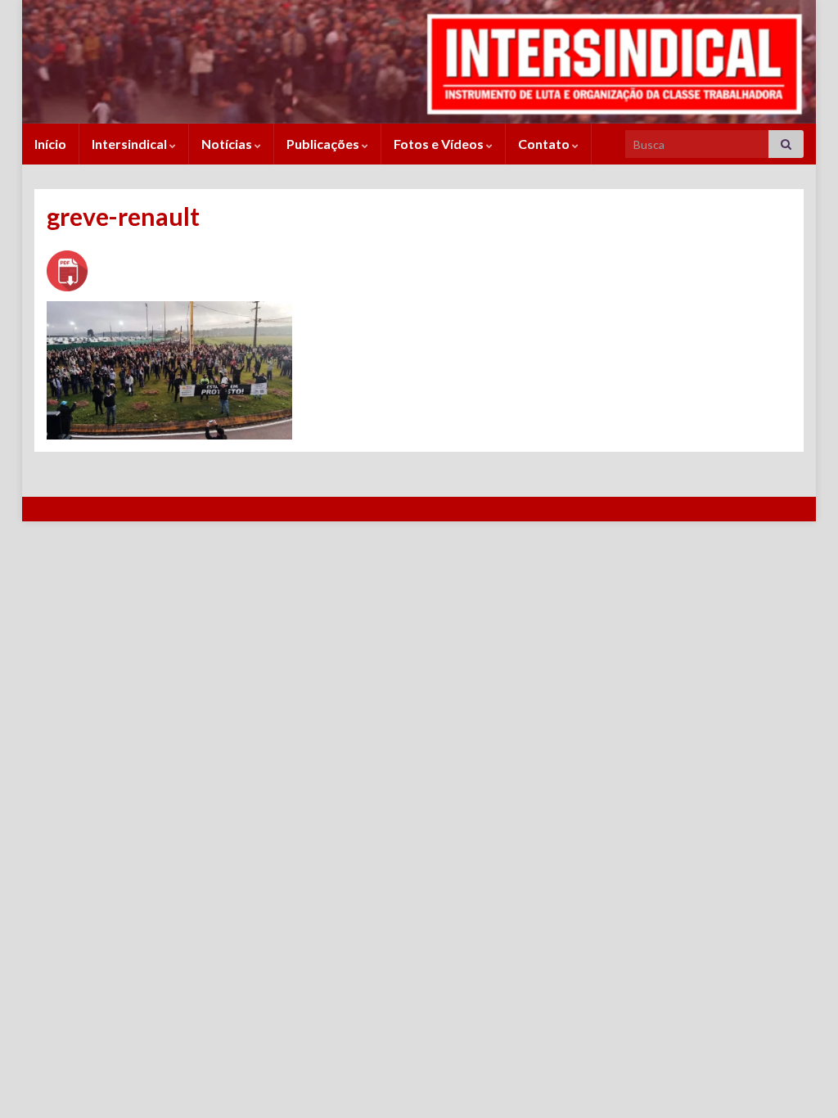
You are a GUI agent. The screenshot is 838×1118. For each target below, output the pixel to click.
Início (50, 143)
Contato (545, 143)
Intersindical (130, 143)
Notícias (228, 143)
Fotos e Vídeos (440, 143)
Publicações (324, 143)
